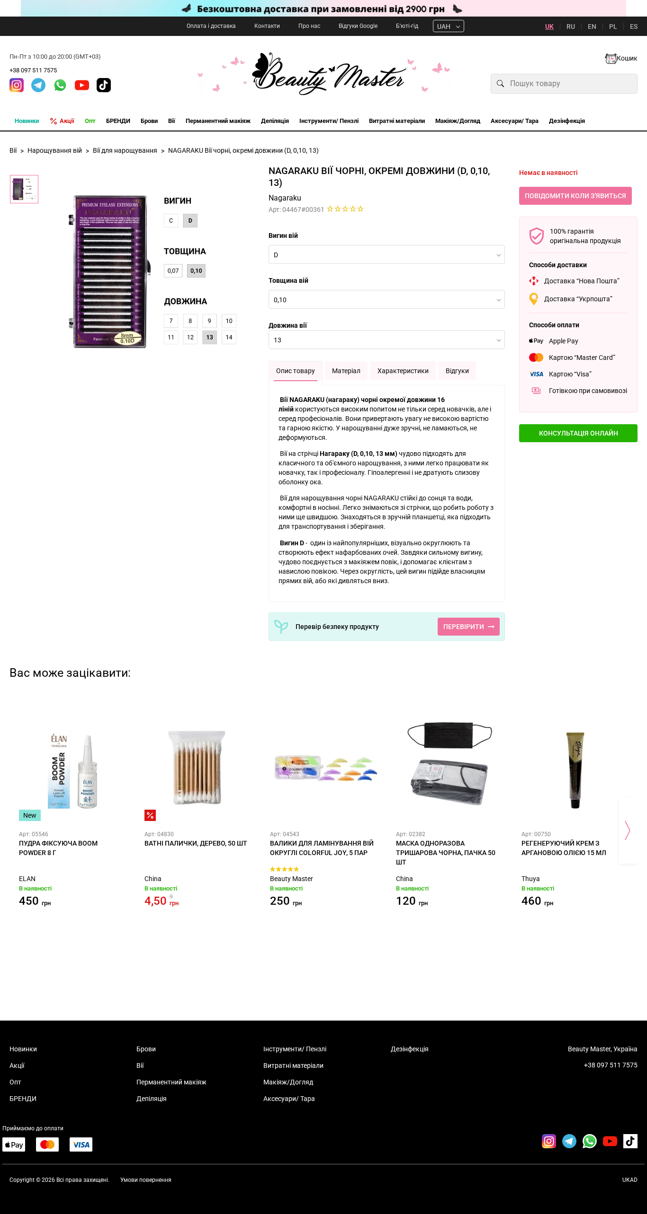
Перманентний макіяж (171, 1082)
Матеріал (346, 371)
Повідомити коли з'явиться (575, 196)
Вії (140, 1065)
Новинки (23, 1049)
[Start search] (500, 83)
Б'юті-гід (407, 26)
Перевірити (463, 626)
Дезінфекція (410, 1049)
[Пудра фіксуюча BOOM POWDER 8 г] (72, 767)
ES (634, 26)
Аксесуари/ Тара (289, 1098)
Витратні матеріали (293, 1065)
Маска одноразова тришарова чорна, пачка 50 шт (445, 852)
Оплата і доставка (211, 26)
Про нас (309, 26)
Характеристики (403, 371)
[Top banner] (323, 8)
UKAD (630, 1180)
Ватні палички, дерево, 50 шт (195, 843)
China (153, 878)
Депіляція (151, 1098)
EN (592, 26)
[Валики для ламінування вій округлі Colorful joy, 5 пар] (323, 767)
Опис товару (295, 371)
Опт (15, 1082)
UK (549, 26)
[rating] (345, 208)
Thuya (530, 878)
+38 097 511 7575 (33, 70)
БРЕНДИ (22, 1098)
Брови (146, 1049)
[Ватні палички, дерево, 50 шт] (197, 767)
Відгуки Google (358, 26)
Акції (16, 1065)
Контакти (267, 26)
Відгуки (457, 371)
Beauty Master (291, 878)
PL (613, 26)
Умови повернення (145, 1180)
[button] (578, 433)
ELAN (27, 878)
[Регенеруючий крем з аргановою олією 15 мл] (574, 767)
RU (570, 26)
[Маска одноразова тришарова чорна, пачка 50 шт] (449, 767)
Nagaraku (285, 197)
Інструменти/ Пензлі (294, 1049)
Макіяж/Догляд (288, 1082)
